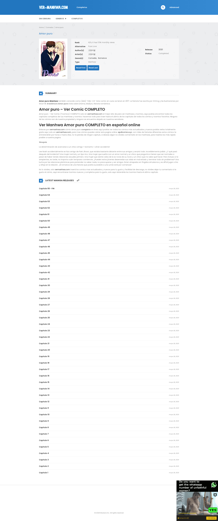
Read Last (93, 67)
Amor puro (59, 27)
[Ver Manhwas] (53, 7)
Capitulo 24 (44, 324)
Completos (82, 7)
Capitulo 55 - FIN (46, 188)
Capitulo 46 (44, 246)
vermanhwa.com (94, 114)
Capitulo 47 (44, 240)
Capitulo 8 (44, 427)
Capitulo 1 (43, 472)
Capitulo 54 (44, 195)
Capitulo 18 (44, 363)
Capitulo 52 (44, 208)
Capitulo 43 (44, 266)
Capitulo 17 (44, 369)
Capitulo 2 (44, 466)
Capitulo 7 (44, 434)
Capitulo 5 (44, 447)
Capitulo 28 (44, 298)
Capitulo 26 (44, 311)
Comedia (49, 27)
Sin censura (45, 18)
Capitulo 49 (44, 227)
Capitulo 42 (44, 272)
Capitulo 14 (44, 388)
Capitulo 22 (44, 337)
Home (41, 27)
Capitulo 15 (44, 382)
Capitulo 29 (44, 292)
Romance (102, 58)
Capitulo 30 (44, 285)
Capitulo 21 (44, 343)
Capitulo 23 (44, 330)
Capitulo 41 (44, 279)
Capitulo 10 (44, 414)
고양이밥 (91, 50)
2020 (161, 49)
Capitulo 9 (44, 421)
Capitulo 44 (44, 259)
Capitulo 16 (44, 376)
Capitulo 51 (44, 214)
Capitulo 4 (44, 453)
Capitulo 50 (44, 221)
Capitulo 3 (44, 459)
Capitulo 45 (44, 253)
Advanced (174, 7)
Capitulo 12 (44, 401)
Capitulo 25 (44, 317)
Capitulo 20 (44, 350)
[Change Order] (78, 180)
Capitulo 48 (44, 233)
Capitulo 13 (44, 395)
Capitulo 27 (44, 304)
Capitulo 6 (44, 440)
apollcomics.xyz (125, 132)
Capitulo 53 (44, 201)
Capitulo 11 (44, 408)
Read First (81, 67)
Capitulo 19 (44, 356)
